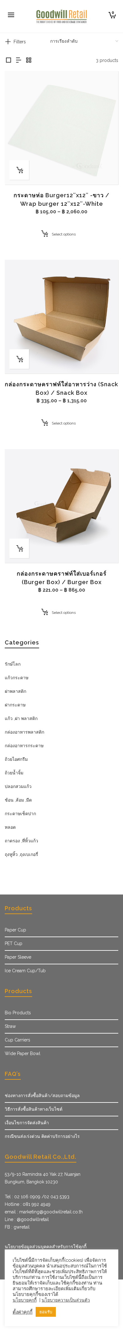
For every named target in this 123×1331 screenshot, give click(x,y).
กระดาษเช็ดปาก (20, 813)
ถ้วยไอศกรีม (16, 759)
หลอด (10, 827)
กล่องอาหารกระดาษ (24, 745)
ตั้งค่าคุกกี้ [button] (22, 1312)
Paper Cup (15, 929)
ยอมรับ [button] (45, 1312)
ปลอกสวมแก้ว (18, 786)
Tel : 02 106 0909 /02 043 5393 (37, 1196)
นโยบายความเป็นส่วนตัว (66, 1300)
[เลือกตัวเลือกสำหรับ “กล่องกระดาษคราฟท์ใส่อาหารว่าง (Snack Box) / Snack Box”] (19, 359)
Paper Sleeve (18, 957)
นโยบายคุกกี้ (25, 1300)
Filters (20, 41)
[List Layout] (18, 60)
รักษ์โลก (12, 664)
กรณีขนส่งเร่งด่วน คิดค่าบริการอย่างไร (42, 1136)
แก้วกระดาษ (16, 677)
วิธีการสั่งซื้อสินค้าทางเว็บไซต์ (33, 1109)
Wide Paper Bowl (22, 1053)
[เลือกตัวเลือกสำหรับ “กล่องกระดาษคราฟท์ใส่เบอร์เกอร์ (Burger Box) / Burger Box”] (19, 548)
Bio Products (18, 1012)
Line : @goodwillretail (27, 1219)
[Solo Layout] (8, 60)
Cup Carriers (17, 1039)
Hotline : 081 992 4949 (27, 1204)
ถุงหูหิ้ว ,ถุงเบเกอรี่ (21, 854)
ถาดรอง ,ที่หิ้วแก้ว (21, 840)
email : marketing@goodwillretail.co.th (44, 1211)
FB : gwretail (17, 1227)
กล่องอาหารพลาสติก (24, 732)
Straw (10, 1026)
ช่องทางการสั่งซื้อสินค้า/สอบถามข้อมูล (42, 1095)
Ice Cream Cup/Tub (25, 970)
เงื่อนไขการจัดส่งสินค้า (27, 1122)
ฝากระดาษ (15, 704)
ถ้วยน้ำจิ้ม (14, 772)
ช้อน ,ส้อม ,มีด (18, 800)
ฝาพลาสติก (15, 691)
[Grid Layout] (28, 60)
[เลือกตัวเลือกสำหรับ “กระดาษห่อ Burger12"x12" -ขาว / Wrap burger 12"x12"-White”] (19, 170)
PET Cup (13, 943)
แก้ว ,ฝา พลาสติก (21, 718)
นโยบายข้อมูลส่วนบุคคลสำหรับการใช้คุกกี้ (45, 1246)
